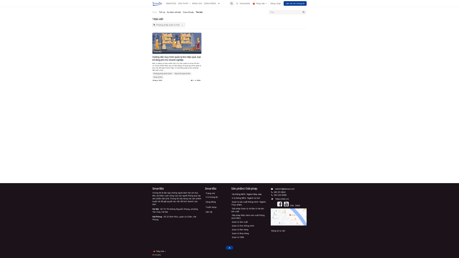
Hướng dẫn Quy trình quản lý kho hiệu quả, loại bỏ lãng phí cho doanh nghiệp (176, 58)
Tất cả (162, 12)
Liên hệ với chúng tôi (295, 3)
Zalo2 (297, 205)
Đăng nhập (276, 3)
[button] (231, 3)
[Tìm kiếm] (304, 12)
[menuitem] (171, 3)
